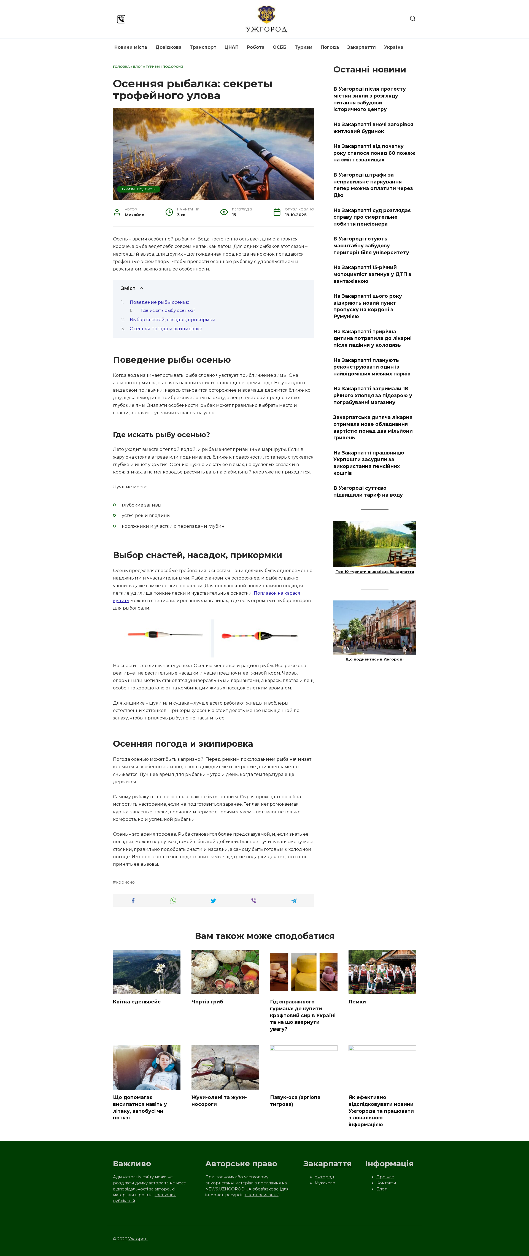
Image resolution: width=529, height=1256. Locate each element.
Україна (393, 47)
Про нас (385, 1176)
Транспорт (203, 47)
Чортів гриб (207, 1002)
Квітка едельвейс (137, 1002)
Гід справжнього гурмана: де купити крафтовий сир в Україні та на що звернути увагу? (303, 1015)
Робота (255, 47)
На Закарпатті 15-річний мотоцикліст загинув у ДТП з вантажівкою (372, 274)
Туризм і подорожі (164, 67)
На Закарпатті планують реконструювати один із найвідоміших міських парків (372, 366)
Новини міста (130, 47)
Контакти (386, 1183)
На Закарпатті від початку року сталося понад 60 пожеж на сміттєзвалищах (374, 153)
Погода (330, 47)
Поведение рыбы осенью (160, 302)
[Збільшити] (296, 626)
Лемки (357, 1002)
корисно (125, 882)
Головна (121, 67)
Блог (137, 67)
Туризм (303, 47)
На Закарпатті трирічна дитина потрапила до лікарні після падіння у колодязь (372, 338)
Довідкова (168, 47)
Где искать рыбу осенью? (168, 310)
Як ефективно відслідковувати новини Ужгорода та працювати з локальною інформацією (381, 1110)
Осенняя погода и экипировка (166, 328)
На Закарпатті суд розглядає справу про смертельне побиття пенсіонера (372, 216)
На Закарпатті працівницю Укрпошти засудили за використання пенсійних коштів (368, 463)
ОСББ (280, 47)
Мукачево (325, 1183)
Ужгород (324, 1176)
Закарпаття (361, 47)
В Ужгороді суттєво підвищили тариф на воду (368, 491)
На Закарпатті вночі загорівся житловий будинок (373, 127)
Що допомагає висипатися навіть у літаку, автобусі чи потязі (140, 1107)
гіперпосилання (262, 1194)
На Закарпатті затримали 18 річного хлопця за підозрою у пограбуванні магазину (372, 395)
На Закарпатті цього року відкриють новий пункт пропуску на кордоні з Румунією (367, 306)
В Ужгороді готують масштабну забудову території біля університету (371, 245)
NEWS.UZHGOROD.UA (228, 1189)
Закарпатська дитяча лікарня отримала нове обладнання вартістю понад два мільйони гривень (373, 427)
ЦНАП (232, 47)
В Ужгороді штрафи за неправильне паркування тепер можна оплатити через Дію (373, 185)
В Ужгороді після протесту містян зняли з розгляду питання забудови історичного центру (369, 99)
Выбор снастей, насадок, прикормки (172, 319)
